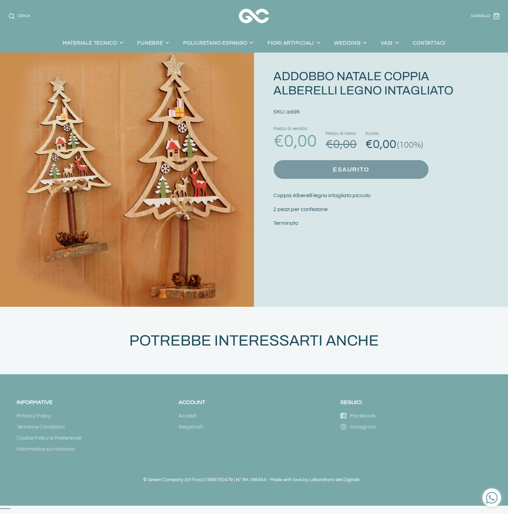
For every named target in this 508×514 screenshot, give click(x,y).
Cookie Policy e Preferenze (49, 438)
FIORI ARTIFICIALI (290, 43)
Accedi (187, 416)
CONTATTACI (429, 43)
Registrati (191, 427)
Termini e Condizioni (41, 427)
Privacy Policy (34, 416)
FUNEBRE (150, 43)
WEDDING (347, 43)
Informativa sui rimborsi (46, 449)
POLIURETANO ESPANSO (215, 43)
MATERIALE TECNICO (90, 43)
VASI (387, 43)
